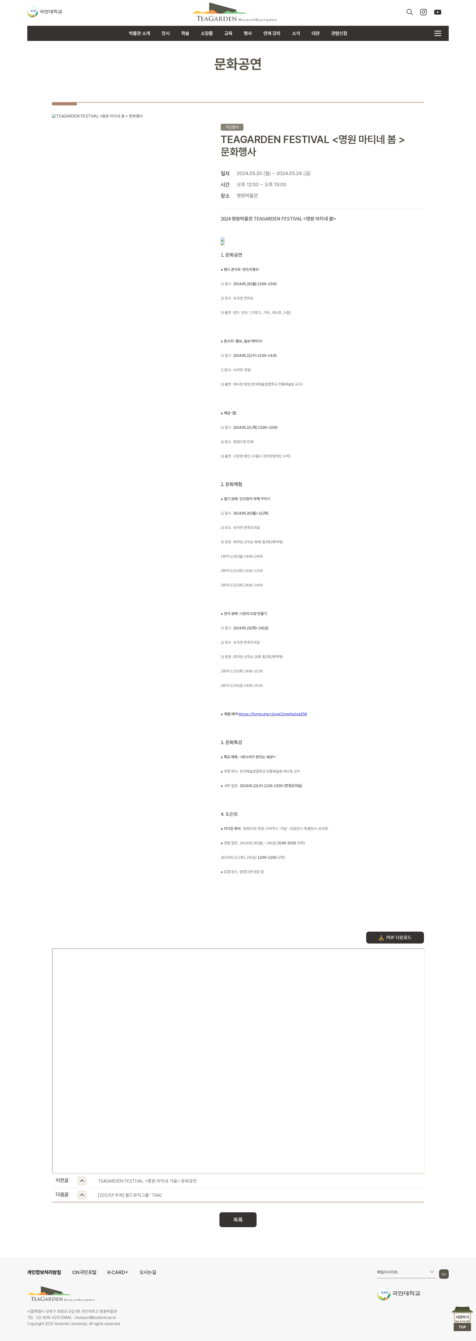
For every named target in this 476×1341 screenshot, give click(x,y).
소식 (296, 33)
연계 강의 (271, 33)
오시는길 (147, 1272)
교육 (228, 33)
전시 (166, 33)
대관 (316, 33)
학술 (185, 33)
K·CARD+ (117, 1272)
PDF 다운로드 (399, 937)
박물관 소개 (139, 33)
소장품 (207, 33)
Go (444, 1274)
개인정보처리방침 (44, 1272)
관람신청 (339, 33)
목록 (238, 1220)
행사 (248, 33)
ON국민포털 (84, 1272)
